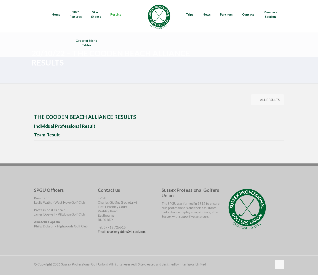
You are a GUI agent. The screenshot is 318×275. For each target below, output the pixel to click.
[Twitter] (163, 228)
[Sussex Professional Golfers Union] (159, 16)
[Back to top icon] (279, 264)
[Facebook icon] (269, 264)
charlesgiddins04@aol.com (126, 231)
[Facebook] (163, 224)
